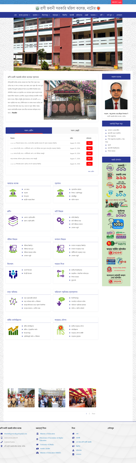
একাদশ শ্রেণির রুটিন (29, 217)
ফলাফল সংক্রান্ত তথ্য (77, 249)
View (89, 143)
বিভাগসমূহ (45, 15)
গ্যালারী (71, 15)
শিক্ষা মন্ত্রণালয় (112, 136)
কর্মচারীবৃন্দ (73, 196)
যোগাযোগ (119, 15)
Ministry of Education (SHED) (50, 453)
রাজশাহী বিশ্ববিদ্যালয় (113, 148)
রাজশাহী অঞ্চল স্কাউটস (114, 133)
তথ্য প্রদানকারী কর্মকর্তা (30, 298)
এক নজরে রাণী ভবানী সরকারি (83, 442)
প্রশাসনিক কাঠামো (76, 189)
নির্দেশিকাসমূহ (75, 298)
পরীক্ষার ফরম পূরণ (28, 249)
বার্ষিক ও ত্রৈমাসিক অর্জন (30, 329)
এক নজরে (26, 189)
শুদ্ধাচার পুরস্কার (75, 336)
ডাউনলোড (79, 15)
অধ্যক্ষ (26, 193)
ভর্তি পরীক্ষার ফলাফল (77, 224)
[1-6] (82, 407)
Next (93, 413)
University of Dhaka (47, 444)
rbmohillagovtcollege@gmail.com (15, 433)
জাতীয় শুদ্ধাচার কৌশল (77, 326)
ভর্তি (101, 15)
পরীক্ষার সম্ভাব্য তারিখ (30, 252)
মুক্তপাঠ (73, 280)
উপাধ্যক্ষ (26, 196)
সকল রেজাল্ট (75, 130)
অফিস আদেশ (75, 199)
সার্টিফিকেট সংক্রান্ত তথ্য (78, 252)
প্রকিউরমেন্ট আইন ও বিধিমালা (32, 336)
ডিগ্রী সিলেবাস (28, 273)
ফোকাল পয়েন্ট (75, 227)
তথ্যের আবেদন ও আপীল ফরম (32, 308)
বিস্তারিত (14, 112)
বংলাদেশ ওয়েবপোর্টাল (113, 130)
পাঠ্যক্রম (55, 15)
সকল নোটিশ (28, 130)
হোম (15, 15)
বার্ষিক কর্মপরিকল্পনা (29, 326)
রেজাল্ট (86, 15)
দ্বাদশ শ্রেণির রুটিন (29, 221)
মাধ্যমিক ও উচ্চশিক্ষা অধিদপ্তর (79, 273)
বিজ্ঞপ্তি (64, 15)
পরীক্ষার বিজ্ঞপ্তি (28, 245)
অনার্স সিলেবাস (28, 270)
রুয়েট (109, 145)
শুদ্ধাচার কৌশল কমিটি (77, 333)
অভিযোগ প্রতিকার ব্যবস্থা (78, 305)
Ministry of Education (47, 433)
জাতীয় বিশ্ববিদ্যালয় (76, 270)
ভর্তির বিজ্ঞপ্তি (75, 217)
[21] (21, 407)
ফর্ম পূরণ (109, 15)
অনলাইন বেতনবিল (45, 448)
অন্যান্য (93, 15)
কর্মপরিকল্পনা (74, 329)
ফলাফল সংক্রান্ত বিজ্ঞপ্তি (78, 245)
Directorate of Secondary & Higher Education (51, 439)
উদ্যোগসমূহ (27, 333)
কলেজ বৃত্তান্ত (23, 15)
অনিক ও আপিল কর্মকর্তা (77, 308)
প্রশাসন (35, 15)
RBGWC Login (116, 2)
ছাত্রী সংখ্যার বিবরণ (29, 199)
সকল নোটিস (91, 171)
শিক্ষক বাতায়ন (75, 277)
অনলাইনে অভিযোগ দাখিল (78, 301)
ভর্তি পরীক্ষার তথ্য (76, 221)
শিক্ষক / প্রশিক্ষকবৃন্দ (76, 193)
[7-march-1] (51, 407)
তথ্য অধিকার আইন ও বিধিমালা (32, 301)
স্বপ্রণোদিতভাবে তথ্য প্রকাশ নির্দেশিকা (34, 305)
